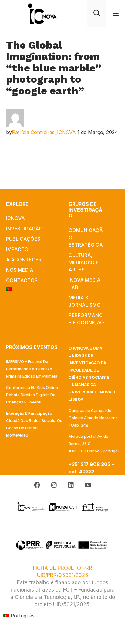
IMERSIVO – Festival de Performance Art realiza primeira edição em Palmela (31, 368)
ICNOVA (15, 218)
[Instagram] (54, 485)
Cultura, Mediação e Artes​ (84, 262)
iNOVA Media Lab (84, 283)
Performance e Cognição (86, 319)
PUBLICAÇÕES (23, 239)
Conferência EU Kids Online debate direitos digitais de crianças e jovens (32, 394)
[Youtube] (87, 485)
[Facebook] (37, 485)
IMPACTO (17, 249)
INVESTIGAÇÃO (24, 229)
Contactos (22, 280)
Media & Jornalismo (85, 301)
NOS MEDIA (19, 270)
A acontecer (24, 260)
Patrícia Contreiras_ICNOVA (44, 132)
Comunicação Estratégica (86, 237)
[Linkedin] (70, 485)
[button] (116, 14)
